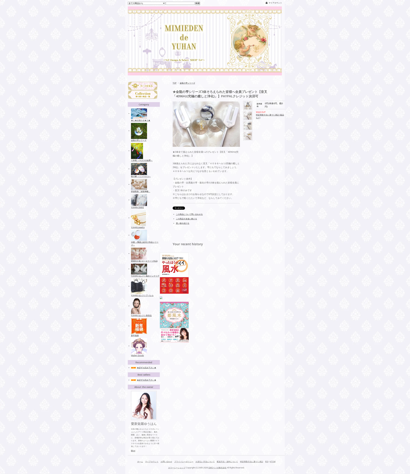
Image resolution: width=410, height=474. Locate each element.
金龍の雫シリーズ (187, 83)
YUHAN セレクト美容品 (141, 315)
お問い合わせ (166, 461)
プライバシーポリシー (183, 461)
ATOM (272, 461)
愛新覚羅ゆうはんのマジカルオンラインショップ (205, 52)
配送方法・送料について (227, 461)
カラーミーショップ (176, 467)
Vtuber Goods (137, 355)
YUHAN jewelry (138, 227)
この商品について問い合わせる (189, 214)
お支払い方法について (205, 461)
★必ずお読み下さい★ (146, 367)
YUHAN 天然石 (137, 207)
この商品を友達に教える (186, 218)
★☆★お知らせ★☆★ (140, 120)
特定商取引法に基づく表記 (251, 461)
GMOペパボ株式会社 (217, 467)
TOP (174, 83)
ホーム (140, 461)
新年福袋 (135, 335)
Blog (133, 450)
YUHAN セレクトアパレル (142, 295)
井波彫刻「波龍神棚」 (140, 191)
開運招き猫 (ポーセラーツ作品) (144, 261)
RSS (266, 461)
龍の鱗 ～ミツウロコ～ (141, 176)
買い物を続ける (182, 223)
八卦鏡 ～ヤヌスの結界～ (142, 160)
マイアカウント (275, 2)
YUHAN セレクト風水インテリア (145, 276)
